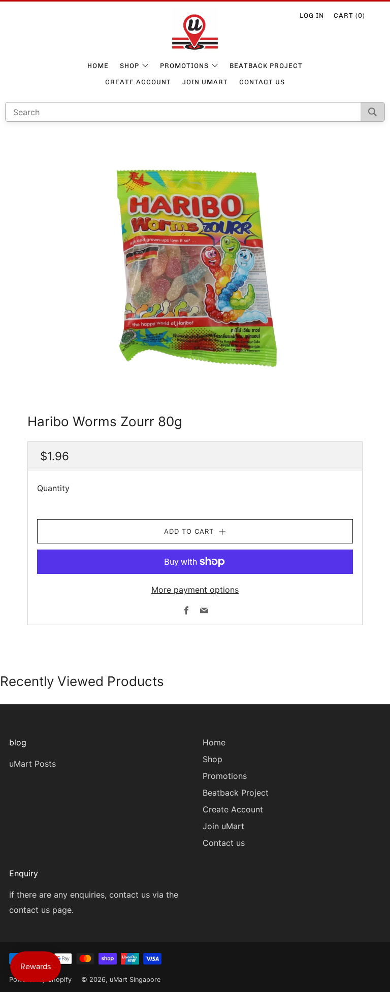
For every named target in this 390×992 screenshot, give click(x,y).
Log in (312, 15)
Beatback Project (266, 66)
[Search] (372, 111)
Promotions (184, 66)
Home (98, 66)
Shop (129, 66)
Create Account (138, 82)
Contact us (262, 82)
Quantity (53, 488)
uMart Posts (32, 764)
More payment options (195, 590)
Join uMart (205, 82)
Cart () (349, 15)
